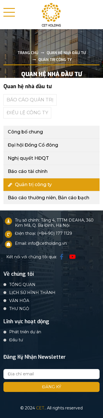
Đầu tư (16, 339)
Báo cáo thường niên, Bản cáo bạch (48, 197)
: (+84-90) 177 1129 (53, 233)
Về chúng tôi (18, 274)
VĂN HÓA (19, 300)
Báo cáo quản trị (30, 99)
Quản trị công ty (33, 184)
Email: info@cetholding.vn (41, 243)
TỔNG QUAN (22, 284)
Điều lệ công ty (27, 112)
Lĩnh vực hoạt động (26, 322)
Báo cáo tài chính (27, 171)
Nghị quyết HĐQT (28, 158)
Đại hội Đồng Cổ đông (33, 145)
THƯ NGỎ (19, 308)
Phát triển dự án (25, 331)
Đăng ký (51, 386)
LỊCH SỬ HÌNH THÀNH (32, 292)
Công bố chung (25, 132)
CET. (40, 408)
